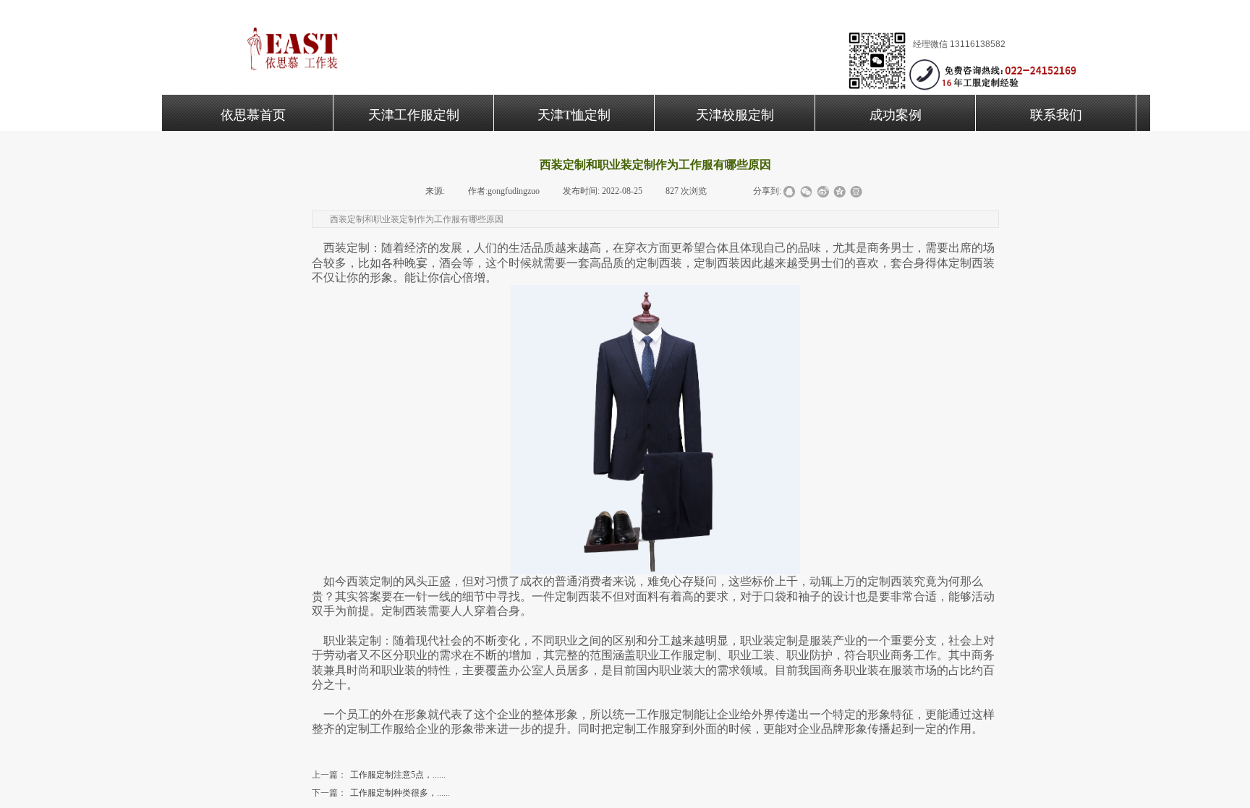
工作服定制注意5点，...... (379, 775)
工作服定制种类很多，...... (381, 793)
